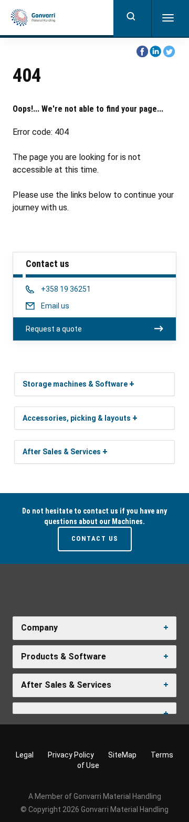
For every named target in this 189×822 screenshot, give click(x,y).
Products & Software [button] (63, 656)
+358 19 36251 (65, 289)
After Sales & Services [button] (66, 685)
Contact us (94, 538)
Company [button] (39, 628)
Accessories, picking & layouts (77, 418)
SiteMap (122, 755)
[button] (131, 384)
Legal (25, 755)
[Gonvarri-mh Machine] (32, 18)
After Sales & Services (62, 451)
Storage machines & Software (75, 384)
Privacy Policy (71, 755)
